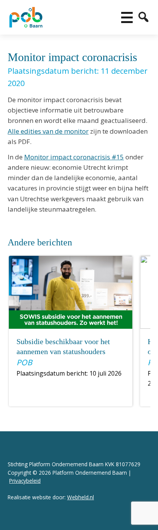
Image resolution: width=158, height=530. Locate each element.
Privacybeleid (25, 480)
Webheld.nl (80, 497)
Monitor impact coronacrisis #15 (74, 156)
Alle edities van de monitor (48, 131)
